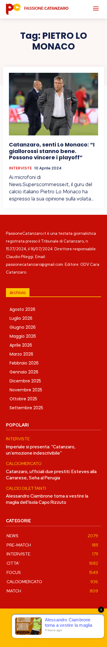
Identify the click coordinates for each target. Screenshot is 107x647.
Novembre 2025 (26, 390)
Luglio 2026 (21, 318)
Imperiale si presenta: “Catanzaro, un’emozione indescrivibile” (40, 450)
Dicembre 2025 (25, 381)
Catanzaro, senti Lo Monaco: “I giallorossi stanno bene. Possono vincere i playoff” (52, 151)
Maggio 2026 (23, 336)
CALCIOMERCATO (24, 463)
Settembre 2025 (26, 408)
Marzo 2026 (21, 354)
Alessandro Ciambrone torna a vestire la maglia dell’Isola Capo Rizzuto (47, 499)
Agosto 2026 (22, 309)
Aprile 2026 (21, 345)
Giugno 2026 (23, 327)
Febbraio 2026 (24, 363)
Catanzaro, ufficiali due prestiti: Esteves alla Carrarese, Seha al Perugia (51, 475)
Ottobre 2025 (23, 399)
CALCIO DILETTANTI (26, 488)
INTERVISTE (20, 168)
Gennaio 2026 (24, 372)
